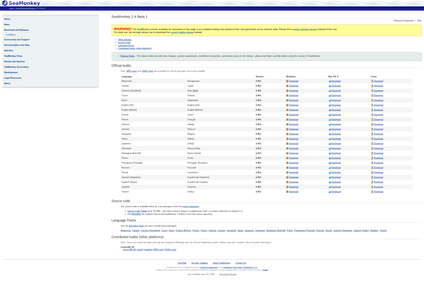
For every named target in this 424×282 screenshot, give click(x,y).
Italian (240, 230)
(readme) (148, 249)
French (204, 230)
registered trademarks (209, 267)
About (7, 83)
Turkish (383, 230)
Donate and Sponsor (14, 61)
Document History (228, 274)
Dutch (171, 230)
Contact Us (241, 263)
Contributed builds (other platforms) (135, 48)
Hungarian (231, 230)
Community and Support (16, 39)
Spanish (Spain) (361, 230)
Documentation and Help (16, 45)
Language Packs (126, 45)
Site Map (182, 263)
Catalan (135, 230)
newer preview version (305, 29)
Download (293, 81)
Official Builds (125, 39)
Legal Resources (12, 78)
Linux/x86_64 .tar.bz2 (133, 249)
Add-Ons (8, 50)
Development (11, 72)
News (7, 24)
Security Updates (199, 263)
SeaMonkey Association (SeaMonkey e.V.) (240, 267)
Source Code (124, 42)
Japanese (249, 230)
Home (11, 8)
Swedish (374, 230)
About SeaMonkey (222, 263)
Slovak (328, 230)
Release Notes (128, 56)
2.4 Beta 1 (11, 35)
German (221, 230)
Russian (320, 230)
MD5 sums (132, 71)
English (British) (183, 230)
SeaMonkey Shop (13, 56)
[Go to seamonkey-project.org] (21, 5)
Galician (212, 230)
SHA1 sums (147, 71)
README (136, 214)
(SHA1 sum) (170, 249)
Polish (290, 230)
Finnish (195, 230)
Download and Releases (25, 8)
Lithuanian (260, 230)
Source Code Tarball (137, 211)
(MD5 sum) (158, 249)
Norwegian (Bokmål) (276, 230)
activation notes (136, 226)
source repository (191, 206)
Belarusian (126, 230)
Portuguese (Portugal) (304, 230)
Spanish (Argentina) (342, 230)
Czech (164, 230)
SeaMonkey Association (16, 67)
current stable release (182, 32)
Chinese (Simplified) (150, 230)
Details (265, 270)
